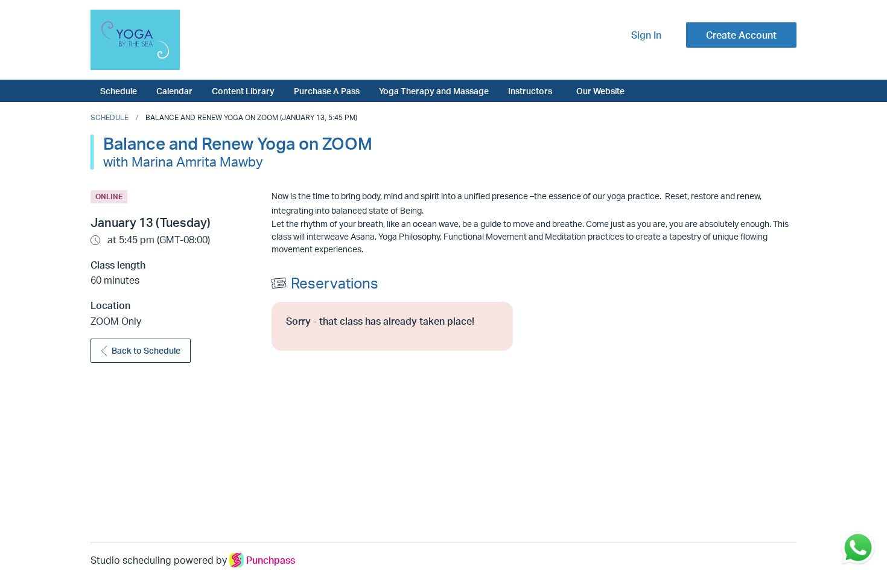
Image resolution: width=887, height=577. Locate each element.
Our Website (600, 90)
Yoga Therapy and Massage (434, 90)
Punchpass (270, 560)
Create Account (741, 35)
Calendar (174, 90)
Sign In (646, 35)
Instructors (530, 90)
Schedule (118, 90)
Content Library (243, 90)
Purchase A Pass (327, 90)
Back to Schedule (146, 350)
